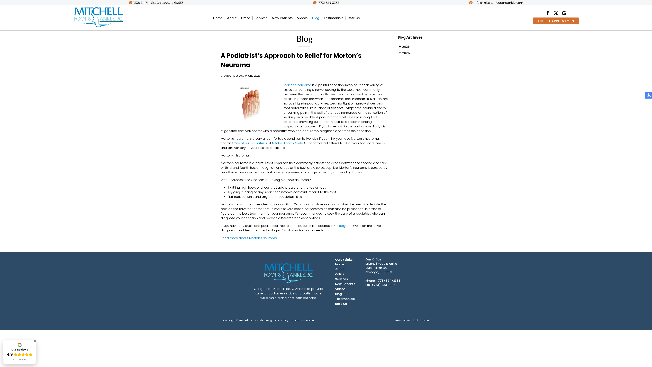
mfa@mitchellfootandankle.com (498, 3)
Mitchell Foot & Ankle (287, 143)
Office (245, 18)
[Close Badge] (35, 341)
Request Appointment (556, 21)
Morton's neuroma (297, 85)
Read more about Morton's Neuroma (249, 238)
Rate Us (354, 18)
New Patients (282, 18)
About (232, 18)
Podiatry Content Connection (296, 320)
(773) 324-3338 (328, 3)
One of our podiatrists (250, 143)
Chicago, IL (342, 226)
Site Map (399, 320)
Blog (315, 18)
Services (261, 18)
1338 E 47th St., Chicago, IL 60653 (158, 3)
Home (218, 18)
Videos (302, 18)
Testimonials (333, 18)
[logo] (98, 26)
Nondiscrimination (418, 320)
